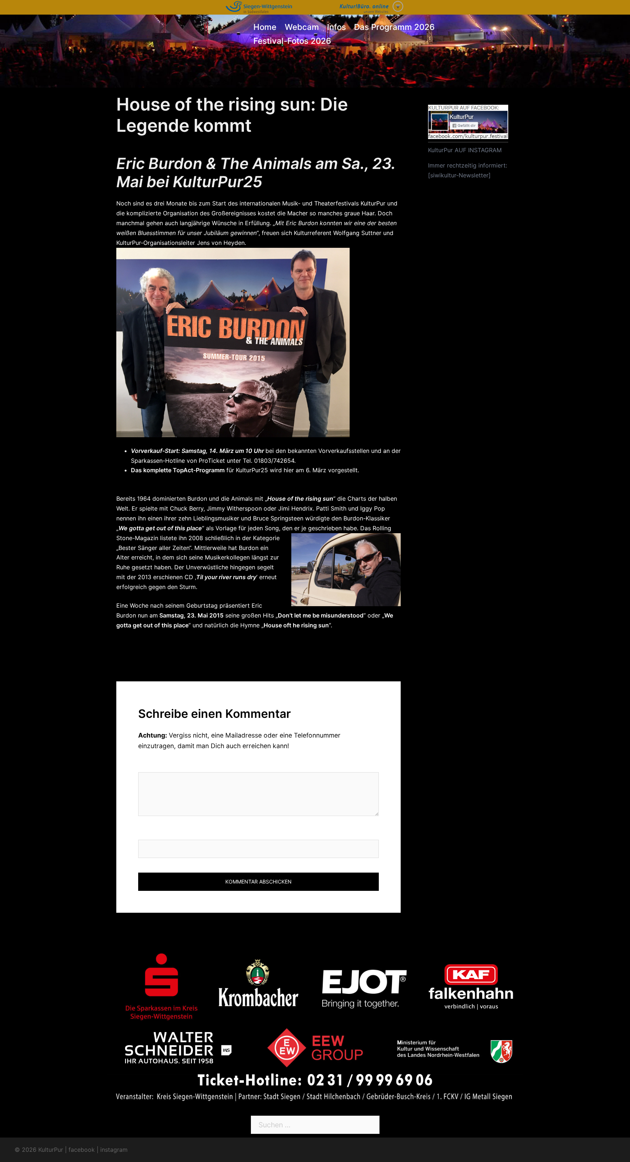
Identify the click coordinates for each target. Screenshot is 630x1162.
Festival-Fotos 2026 (292, 41)
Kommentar (160, 764)
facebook (82, 1149)
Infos (336, 27)
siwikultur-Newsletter (459, 175)
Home (264, 27)
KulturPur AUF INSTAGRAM (465, 150)
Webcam (302, 27)
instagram (114, 1149)
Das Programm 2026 (394, 27)
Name (148, 832)
